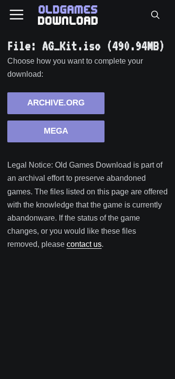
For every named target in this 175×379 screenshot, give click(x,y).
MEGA (56, 131)
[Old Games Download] (68, 15)
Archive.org (56, 102)
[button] (155, 15)
